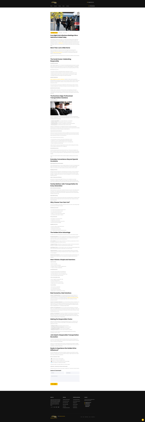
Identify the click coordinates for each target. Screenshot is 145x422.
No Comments (65, 32)
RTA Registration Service (66, 407)
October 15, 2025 (54, 32)
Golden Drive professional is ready (72, 297)
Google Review (87, 406)
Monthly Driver (75, 407)
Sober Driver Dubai (65, 404)
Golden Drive (61, 43)
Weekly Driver (75, 402)
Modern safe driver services (57, 52)
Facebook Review (87, 405)
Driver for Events (75, 404)
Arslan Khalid (60, 32)
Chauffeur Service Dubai (66, 399)
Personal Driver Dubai (66, 401)
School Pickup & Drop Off (76, 401)
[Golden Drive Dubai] (53, 2)
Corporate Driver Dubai (76, 399)
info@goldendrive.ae (91, 2)
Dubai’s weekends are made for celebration (57, 79)
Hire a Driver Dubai (65, 402)
